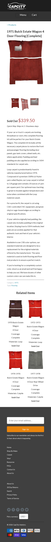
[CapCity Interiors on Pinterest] (18, 510)
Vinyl (9, 458)
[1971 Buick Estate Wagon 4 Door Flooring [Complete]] (25, 62)
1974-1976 (15, 373)
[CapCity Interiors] (17, 6)
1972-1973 (35, 322)
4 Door (16, 330)
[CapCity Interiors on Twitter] (9, 510)
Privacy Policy (12, 495)
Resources (10, 462)
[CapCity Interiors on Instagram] (22, 510)
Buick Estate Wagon (35, 326)
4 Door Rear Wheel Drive (35, 383)
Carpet (9, 455)
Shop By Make (12, 451)
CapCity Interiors (19, 525)
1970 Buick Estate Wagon (15, 324)
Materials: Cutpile (15, 393)
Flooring (14, 286)
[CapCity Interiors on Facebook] (13, 510)
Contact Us (11, 469)
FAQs (9, 466)
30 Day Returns (12, 487)
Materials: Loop (15, 341)
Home (9, 447)
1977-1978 (35, 373)
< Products (11, 25)
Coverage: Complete (15, 336)
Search (9, 491)
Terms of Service (13, 498)
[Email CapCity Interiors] (27, 510)
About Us (10, 473)
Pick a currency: (13, 517)
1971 (16, 283)
